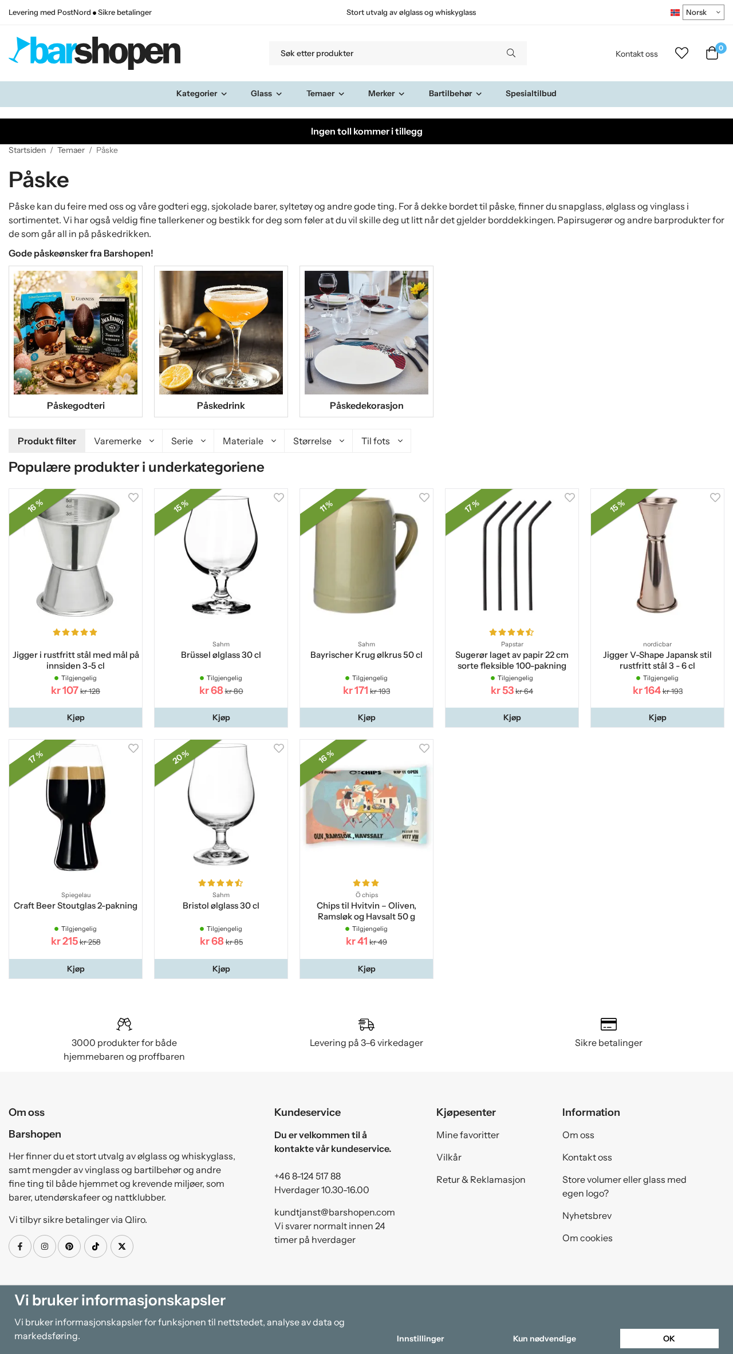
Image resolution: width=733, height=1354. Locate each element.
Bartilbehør (450, 93)
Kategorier (196, 93)
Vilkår (449, 1157)
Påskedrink (221, 405)
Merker (381, 93)
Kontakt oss (637, 53)
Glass (261, 93)
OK (669, 1338)
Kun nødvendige (544, 1338)
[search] (511, 53)
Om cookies (587, 1238)
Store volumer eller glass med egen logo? (624, 1186)
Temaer (320, 93)
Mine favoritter (467, 1134)
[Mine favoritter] (681, 53)
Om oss (578, 1134)
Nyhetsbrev (587, 1215)
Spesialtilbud (531, 93)
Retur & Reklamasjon (481, 1179)
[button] (75, 717)
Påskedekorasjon (367, 405)
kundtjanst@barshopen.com (334, 1212)
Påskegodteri (76, 405)
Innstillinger (420, 1338)
